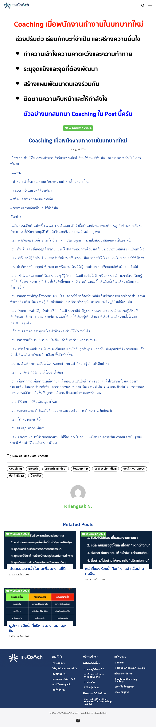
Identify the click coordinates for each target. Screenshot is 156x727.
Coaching (15, 469)
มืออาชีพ (36, 476)
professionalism (106, 469)
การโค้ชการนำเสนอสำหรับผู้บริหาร (94, 676)
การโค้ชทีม (89, 682)
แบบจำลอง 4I (60, 674)
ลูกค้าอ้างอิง (59, 690)
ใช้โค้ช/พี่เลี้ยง (91, 663)
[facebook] (78, 720)
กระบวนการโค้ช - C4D (64, 679)
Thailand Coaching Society (126, 680)
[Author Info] (78, 499)
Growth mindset (56, 469)
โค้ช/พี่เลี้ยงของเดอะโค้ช (65, 668)
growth (33, 469)
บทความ (43, 456)
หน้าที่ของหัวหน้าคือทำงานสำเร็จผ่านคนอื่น (114, 571)
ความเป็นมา (59, 663)
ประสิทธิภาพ (16, 476)
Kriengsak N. (78, 506)
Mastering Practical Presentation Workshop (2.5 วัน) (98, 702)
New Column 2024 (78, 128)
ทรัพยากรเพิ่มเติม (123, 674)
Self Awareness (134, 469)
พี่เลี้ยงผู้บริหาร (91, 687)
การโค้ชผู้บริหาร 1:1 (94, 669)
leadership (80, 469)
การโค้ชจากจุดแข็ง (62, 684)
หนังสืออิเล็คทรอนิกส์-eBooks (130, 668)
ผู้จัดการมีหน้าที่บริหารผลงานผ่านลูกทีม (38, 628)
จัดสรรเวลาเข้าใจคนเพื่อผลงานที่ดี (37, 569)
